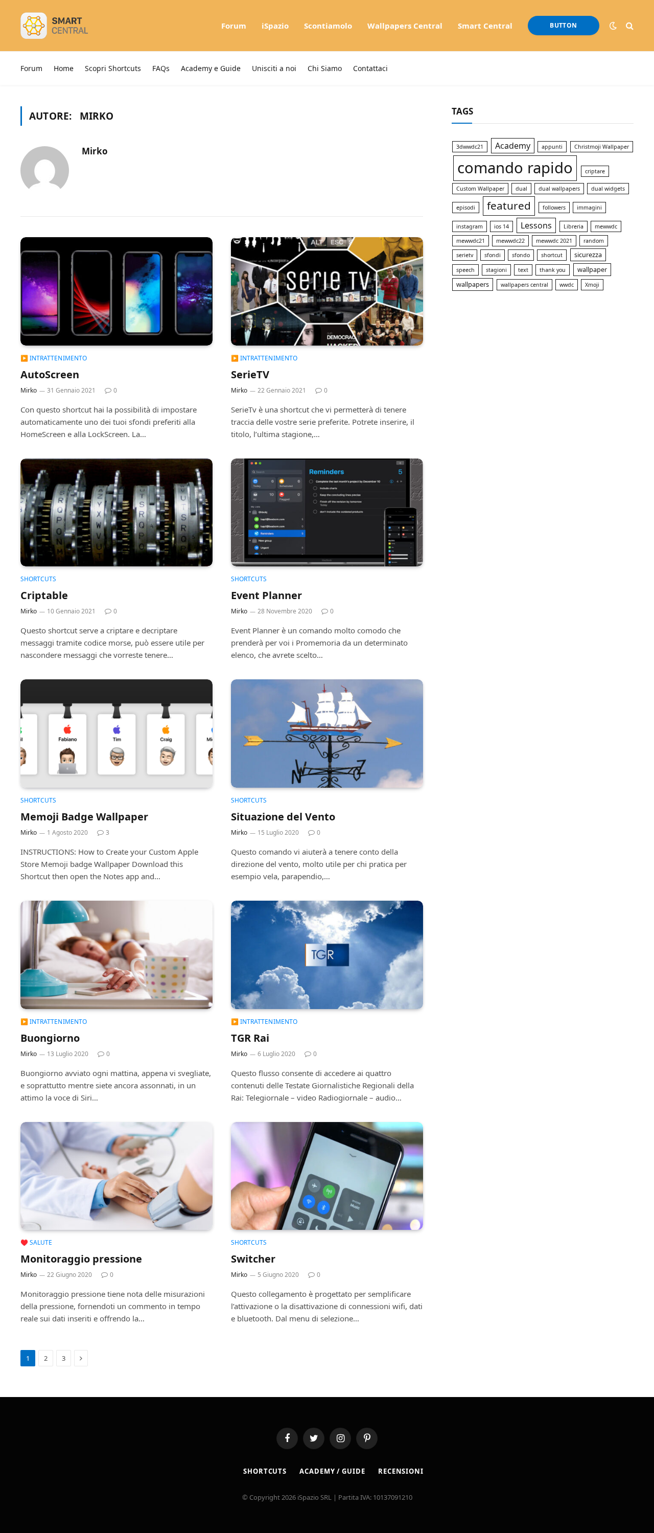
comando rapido (515, 167)
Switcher (253, 1259)
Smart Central (485, 25)
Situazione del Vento (283, 816)
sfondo (521, 255)
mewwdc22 (510, 240)
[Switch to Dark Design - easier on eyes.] (613, 25)
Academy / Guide (332, 1471)
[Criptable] (116, 513)
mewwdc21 (470, 240)
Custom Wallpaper (480, 188)
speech (465, 269)
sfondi (492, 255)
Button (563, 25)
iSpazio (275, 25)
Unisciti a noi (274, 68)
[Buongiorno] (116, 955)
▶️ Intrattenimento (53, 358)
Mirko (95, 151)
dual (521, 188)
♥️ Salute (36, 1242)
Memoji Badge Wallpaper (84, 816)
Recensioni (401, 1471)
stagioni (496, 269)
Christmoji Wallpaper (601, 146)
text (523, 269)
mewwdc (606, 226)
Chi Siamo (325, 68)
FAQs (161, 68)
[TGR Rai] (327, 955)
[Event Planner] (327, 513)
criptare (595, 171)
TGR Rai (250, 1038)
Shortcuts (38, 579)
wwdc (566, 284)
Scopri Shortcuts (113, 68)
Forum (233, 25)
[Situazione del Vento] (327, 733)
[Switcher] (327, 1176)
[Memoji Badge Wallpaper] (116, 733)
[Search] (629, 25)
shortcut (552, 255)
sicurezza (588, 254)
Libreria (573, 226)
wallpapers (472, 284)
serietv (464, 255)
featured (509, 205)
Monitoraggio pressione (81, 1259)
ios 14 (501, 226)
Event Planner (266, 595)
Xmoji (592, 284)
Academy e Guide (211, 68)
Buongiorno (50, 1038)
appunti (552, 146)
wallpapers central (524, 284)
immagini (589, 207)
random (593, 240)
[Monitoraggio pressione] (116, 1176)
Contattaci (370, 68)
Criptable (44, 595)
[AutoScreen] (116, 291)
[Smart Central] (69, 25)
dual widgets (608, 188)
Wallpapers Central (404, 25)
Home (64, 68)
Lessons (536, 225)
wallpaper (592, 269)
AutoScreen (49, 374)
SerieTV (250, 374)
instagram (469, 226)
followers (554, 207)
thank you (553, 269)
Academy (512, 145)
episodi (465, 207)
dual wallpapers (559, 188)
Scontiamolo (328, 25)
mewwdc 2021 (554, 240)
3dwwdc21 (469, 146)
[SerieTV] (327, 291)
